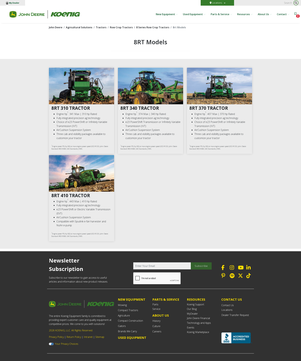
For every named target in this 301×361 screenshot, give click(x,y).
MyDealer (192, 313)
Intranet (88, 337)
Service (156, 309)
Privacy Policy (56, 337)
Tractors (101, 27)
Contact (282, 14)
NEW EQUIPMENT (131, 299)
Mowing (122, 305)
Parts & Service (220, 14)
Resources (244, 14)
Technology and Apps (199, 323)
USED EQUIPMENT (132, 338)
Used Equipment (193, 14)
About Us (264, 14)
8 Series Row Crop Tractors (152, 27)
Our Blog (192, 309)
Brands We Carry (127, 331)
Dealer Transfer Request (235, 315)
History (156, 321)
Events (190, 327)
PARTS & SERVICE (165, 299)
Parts (155, 304)
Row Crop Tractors (121, 27)
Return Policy (73, 337)
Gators (122, 326)
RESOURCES (196, 299)
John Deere (55, 27)
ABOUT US (160, 315)
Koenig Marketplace (198, 332)
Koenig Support (195, 304)
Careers (156, 331)
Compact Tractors (128, 310)
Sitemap (99, 337)
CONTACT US (231, 299)
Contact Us (227, 305)
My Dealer (13, 2)
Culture (156, 326)
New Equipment (166, 14)
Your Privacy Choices (66, 344)
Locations (217, 2)
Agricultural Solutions (79, 27)
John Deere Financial (198, 318)
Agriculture (124, 315)
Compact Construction (130, 320)
